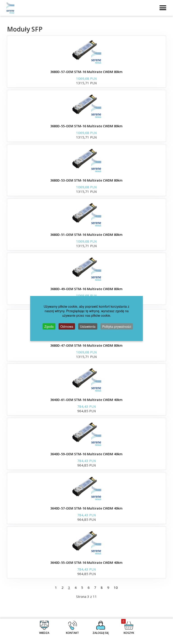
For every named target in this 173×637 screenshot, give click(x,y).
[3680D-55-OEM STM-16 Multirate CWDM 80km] (86, 105)
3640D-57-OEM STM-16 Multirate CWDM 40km (86, 508)
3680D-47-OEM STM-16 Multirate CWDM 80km (86, 345)
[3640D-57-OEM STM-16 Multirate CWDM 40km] (86, 488)
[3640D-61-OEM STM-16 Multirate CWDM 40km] (86, 379)
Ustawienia (88, 326)
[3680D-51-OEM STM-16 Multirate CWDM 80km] (86, 214)
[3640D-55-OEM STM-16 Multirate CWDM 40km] (86, 542)
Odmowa (66, 326)
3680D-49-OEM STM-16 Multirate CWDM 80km (86, 289)
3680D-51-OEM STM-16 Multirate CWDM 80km (86, 234)
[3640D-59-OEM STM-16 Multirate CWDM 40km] (86, 433)
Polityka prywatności (116, 326)
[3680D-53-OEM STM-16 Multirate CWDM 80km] (86, 160)
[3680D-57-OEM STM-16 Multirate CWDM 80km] (86, 51)
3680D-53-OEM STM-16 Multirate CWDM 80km (86, 180)
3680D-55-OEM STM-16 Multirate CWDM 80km (86, 126)
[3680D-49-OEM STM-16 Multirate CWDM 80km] (86, 268)
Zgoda (49, 326)
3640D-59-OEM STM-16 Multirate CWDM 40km (86, 454)
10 (116, 587)
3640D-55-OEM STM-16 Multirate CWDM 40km (86, 562)
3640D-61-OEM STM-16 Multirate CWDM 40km (86, 400)
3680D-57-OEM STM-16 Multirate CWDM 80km (86, 72)
